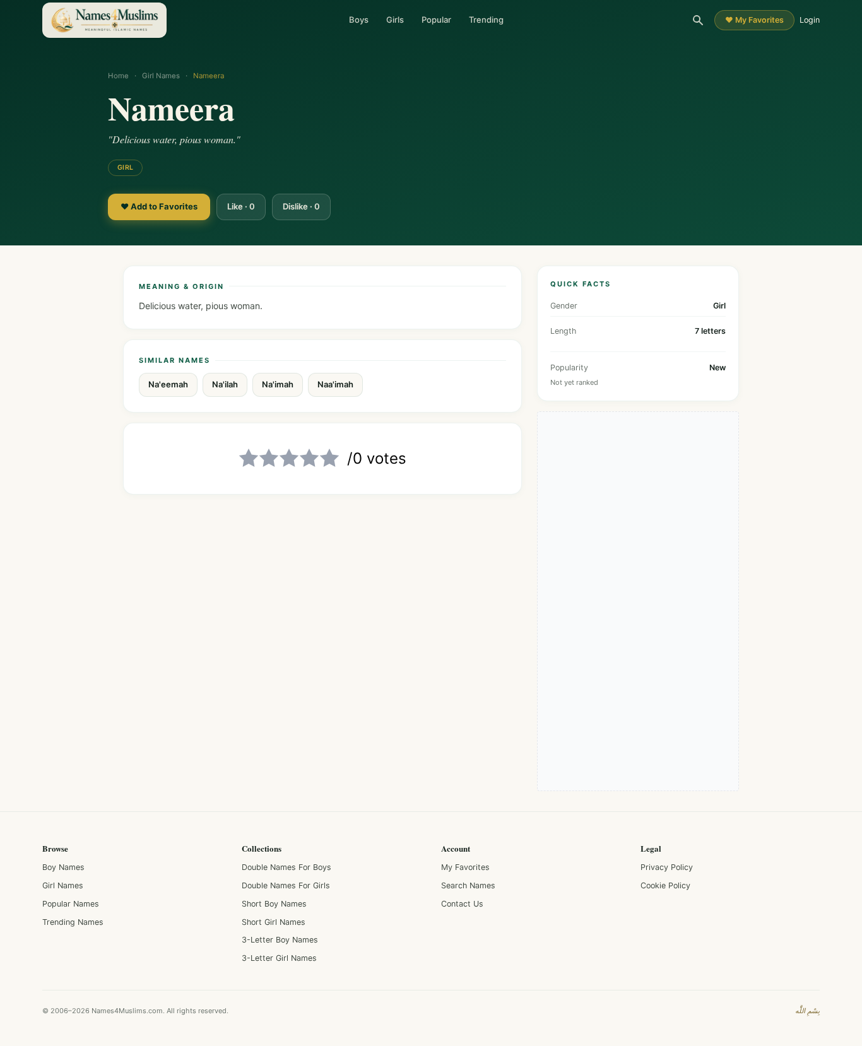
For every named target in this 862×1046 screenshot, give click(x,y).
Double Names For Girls (286, 885)
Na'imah (277, 384)
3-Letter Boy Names (280, 939)
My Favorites (465, 867)
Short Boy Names (274, 903)
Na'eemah (168, 384)
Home (118, 75)
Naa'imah (335, 384)
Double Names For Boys (286, 867)
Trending (486, 20)
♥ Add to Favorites (159, 206)
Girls (395, 20)
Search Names (468, 885)
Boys (359, 20)
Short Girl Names (273, 922)
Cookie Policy (665, 885)
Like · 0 (241, 206)
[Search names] (698, 20)
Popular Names (70, 903)
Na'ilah (225, 384)
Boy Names (63, 867)
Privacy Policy (667, 867)
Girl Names (161, 75)
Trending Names (72, 922)
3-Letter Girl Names (279, 958)
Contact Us (462, 903)
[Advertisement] (638, 601)
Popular (436, 20)
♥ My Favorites (754, 20)
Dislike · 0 (301, 206)
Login (810, 20)
